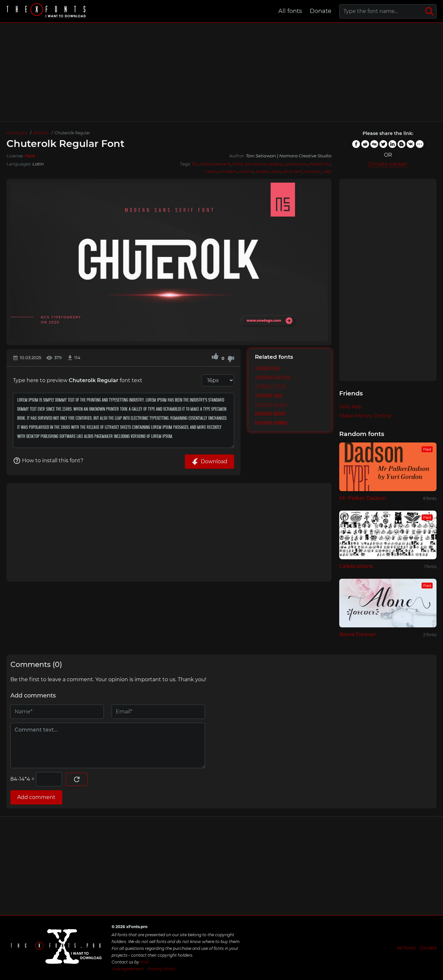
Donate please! (387, 164)
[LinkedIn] (392, 144)
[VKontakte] (410, 144)
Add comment (36, 797)
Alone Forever (357, 634)
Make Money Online (365, 416)
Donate (320, 11)
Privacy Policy (161, 968)
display (276, 163)
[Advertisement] (221, 72)
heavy (211, 171)
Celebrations (356, 566)
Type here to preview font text (77, 380)
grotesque (296, 163)
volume (312, 171)
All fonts (290, 11)
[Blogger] (401, 144)
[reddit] (365, 144)
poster (262, 171)
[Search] (429, 11)
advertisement (215, 163)
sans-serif (292, 171)
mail (144, 962)
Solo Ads (350, 407)
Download (214, 461)
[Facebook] (356, 144)
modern (228, 171)
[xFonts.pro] (47, 11)
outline (246, 171)
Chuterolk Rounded (271, 423)
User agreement (128, 968)
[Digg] (374, 144)
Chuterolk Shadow (271, 405)
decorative (255, 163)
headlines (319, 163)
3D (195, 163)
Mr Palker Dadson (363, 498)
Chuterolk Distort (270, 414)
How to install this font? (52, 460)
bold (237, 163)
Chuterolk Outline (270, 386)
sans (276, 171)
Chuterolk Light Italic (273, 377)
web (326, 171)
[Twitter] (383, 144)
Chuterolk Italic (268, 396)
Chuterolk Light (268, 368)
